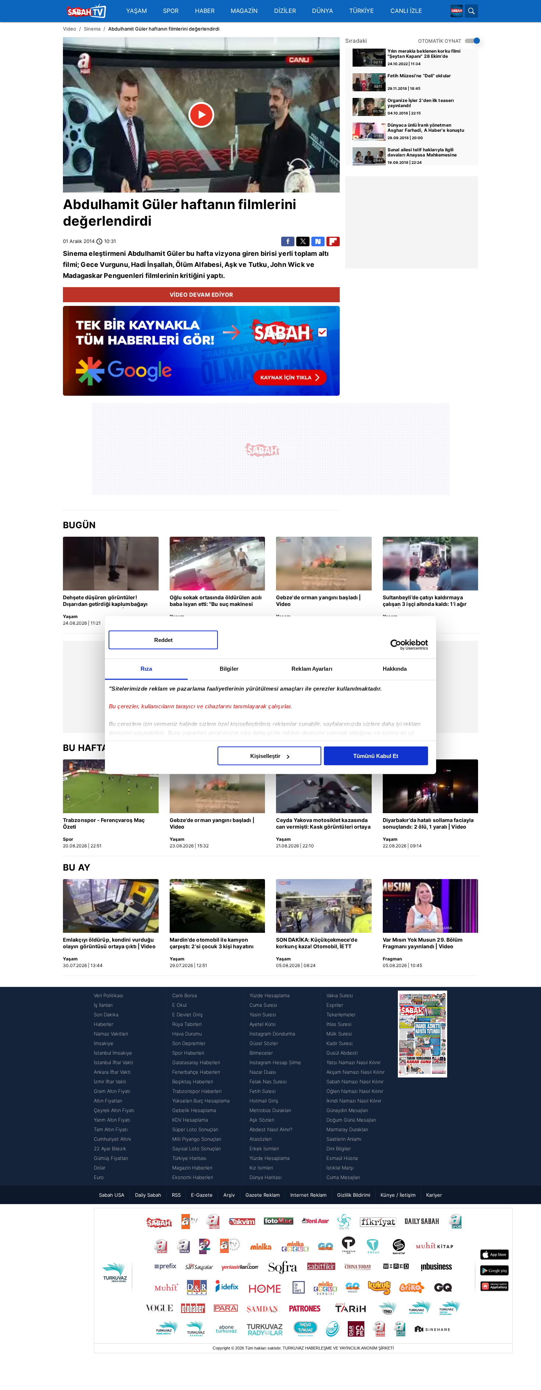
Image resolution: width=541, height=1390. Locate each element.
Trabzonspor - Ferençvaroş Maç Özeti (104, 823)
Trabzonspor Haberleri (197, 1091)
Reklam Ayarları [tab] (311, 669)
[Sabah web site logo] (456, 11)
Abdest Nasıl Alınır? (271, 1129)
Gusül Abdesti (342, 1053)
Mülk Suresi (339, 1034)
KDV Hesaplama (190, 1120)
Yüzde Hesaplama (270, 995)
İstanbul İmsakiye (113, 1053)
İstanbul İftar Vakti (113, 1062)
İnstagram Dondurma (272, 1034)
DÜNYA (322, 10)
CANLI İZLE (406, 10)
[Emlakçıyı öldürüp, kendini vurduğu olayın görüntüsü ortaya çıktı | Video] (111, 906)
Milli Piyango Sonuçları (196, 1139)
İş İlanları (103, 1005)
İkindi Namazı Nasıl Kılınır (353, 1101)
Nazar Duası (263, 1072)
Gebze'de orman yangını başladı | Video (318, 600)
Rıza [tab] (146, 669)
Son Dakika (106, 1014)
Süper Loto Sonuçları (195, 1129)
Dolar (99, 1168)
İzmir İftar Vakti (110, 1081)
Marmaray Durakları (347, 1129)
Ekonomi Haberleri (192, 1177)
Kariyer (434, 1195)
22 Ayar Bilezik (110, 1148)
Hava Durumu (187, 1034)
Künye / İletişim (398, 1195)
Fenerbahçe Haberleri (196, 1072)
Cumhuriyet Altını (112, 1139)
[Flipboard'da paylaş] (333, 241)
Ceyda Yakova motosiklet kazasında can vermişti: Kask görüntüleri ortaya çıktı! (323, 824)
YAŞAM (136, 10)
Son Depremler (188, 1043)
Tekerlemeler (341, 1014)
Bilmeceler (261, 1053)
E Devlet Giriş (187, 1014)
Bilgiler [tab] (229, 669)
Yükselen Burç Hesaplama (201, 1101)
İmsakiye (103, 1043)
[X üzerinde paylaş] (303, 241)
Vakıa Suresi (339, 995)
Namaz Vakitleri (111, 1034)
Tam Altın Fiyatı (111, 1129)
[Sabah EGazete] (422, 1086)
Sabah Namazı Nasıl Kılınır (354, 1081)
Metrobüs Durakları (270, 1110)
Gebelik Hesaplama (194, 1110)
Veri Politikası (108, 995)
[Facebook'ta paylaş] (287, 241)
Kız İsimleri (261, 1168)
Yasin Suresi (263, 1014)
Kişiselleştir (265, 756)
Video (69, 29)
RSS (176, 1195)
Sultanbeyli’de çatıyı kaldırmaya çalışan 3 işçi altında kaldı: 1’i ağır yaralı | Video (425, 601)
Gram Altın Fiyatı (112, 1091)
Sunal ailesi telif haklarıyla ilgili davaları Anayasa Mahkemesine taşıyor (422, 152)
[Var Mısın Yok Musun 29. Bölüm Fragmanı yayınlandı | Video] (430, 906)
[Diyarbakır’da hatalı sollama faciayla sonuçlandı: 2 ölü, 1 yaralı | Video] (430, 786)
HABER (205, 10)
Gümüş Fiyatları (111, 1158)
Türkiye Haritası (189, 1158)
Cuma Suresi (263, 1005)
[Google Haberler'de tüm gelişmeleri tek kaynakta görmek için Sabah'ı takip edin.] (201, 354)
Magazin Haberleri (192, 1168)
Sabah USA (111, 1195)
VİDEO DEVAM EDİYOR (201, 294)
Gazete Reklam (262, 1195)
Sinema (92, 29)
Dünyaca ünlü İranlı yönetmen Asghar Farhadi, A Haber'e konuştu (426, 128)
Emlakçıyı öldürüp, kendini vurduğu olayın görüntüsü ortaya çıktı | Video (109, 942)
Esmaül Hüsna (342, 1158)
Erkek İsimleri (264, 1148)
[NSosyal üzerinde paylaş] (318, 241)
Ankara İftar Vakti (112, 1072)
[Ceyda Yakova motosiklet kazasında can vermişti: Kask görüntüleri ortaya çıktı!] (324, 786)
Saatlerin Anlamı (343, 1139)
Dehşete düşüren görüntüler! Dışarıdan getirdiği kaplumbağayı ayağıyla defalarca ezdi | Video (105, 601)
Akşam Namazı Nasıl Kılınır (355, 1072)
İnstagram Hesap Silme (275, 1062)
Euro (99, 1177)
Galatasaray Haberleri (196, 1062)
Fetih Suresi (263, 1091)
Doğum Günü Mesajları (351, 1120)
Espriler (334, 1005)
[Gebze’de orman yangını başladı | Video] (324, 563)
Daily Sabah (148, 1195)
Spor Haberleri (188, 1053)
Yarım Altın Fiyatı (112, 1120)
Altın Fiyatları (108, 1101)
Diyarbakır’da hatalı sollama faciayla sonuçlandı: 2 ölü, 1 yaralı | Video (428, 823)
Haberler (103, 1024)
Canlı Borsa (184, 995)
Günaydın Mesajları (347, 1110)
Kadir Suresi (339, 1043)
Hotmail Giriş (264, 1101)
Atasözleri (261, 1139)
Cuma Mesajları (343, 1177)
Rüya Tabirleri (187, 1024)
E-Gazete (202, 1195)
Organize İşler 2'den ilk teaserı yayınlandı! (421, 103)
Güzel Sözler (264, 1043)
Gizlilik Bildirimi (353, 1195)
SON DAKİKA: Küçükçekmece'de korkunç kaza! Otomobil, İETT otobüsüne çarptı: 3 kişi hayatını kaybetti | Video (317, 943)
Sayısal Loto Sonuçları (196, 1148)
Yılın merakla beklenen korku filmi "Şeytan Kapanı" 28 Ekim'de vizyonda (424, 54)
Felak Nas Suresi (268, 1081)
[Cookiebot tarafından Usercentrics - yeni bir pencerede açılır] (396, 644)
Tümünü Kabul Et (375, 756)
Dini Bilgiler (338, 1148)
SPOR (170, 10)
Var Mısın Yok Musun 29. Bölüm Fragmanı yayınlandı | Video (423, 942)
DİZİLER (285, 10)
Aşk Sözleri (262, 1120)
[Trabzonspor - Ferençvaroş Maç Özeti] (111, 786)
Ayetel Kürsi (263, 1024)
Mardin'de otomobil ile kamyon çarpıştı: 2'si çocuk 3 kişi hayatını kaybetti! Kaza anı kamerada (212, 943)
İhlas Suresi (338, 1024)
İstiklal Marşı (340, 1168)
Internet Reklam (308, 1195)
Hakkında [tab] (395, 669)
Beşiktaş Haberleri (192, 1081)
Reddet (163, 640)
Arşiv (229, 1195)
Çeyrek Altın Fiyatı (114, 1110)
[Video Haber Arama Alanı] (471, 11)
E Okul (179, 1005)
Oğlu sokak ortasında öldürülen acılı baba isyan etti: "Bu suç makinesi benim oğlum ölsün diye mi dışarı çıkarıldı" (216, 601)
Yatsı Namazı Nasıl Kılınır (353, 1062)
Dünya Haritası (266, 1177)
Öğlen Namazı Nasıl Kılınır (354, 1091)
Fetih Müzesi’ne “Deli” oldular (419, 75)
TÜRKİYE (361, 10)
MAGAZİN (244, 10)
